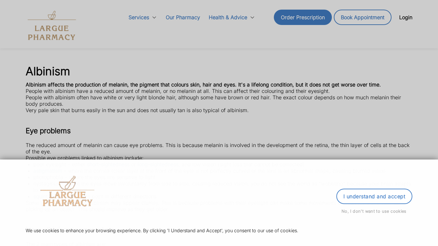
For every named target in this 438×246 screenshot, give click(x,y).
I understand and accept (374, 196)
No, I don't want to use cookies (374, 211)
